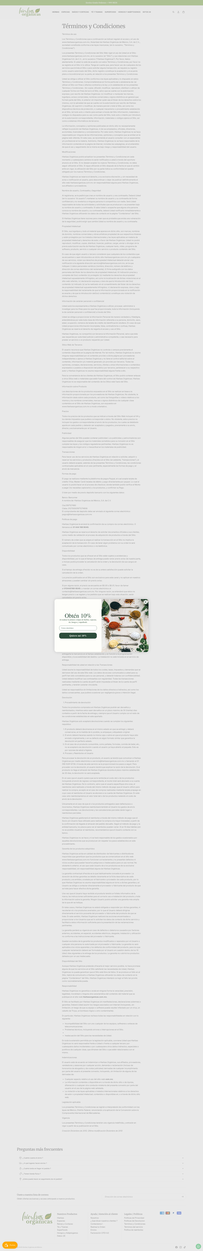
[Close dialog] (145, 602)
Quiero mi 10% (78, 635)
